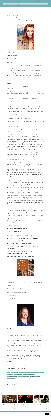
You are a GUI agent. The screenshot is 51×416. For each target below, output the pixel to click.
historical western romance (18, 374)
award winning (32, 376)
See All (48, 392)
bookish (9, 372)
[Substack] (36, 0)
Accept (47, 413)
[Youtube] (45, 0)
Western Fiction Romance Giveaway (24, 376)
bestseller (13, 378)
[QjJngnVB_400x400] (38, 0)
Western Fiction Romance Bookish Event (29, 374)
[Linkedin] (47, 0)
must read (16, 372)
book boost (26, 372)
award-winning (38, 376)
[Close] (49, 413)
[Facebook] (39, 0)
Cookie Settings (40, 413)
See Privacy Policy (8, 414)
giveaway (31, 372)
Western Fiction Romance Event (12, 376)
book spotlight (21, 372)
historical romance (40, 372)
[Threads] (42, 0)
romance (35, 372)
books (12, 372)
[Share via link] (14, 384)
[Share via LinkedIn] (12, 384)
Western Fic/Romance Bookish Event (12, 380)
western (9, 378)
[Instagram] (41, 0)
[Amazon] (44, 0)
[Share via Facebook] (7, 384)
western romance (10, 374)
